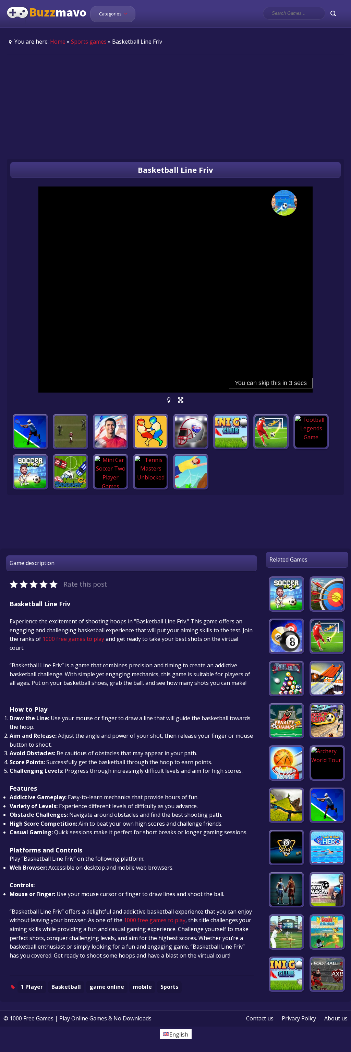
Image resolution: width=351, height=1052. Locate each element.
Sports (169, 987)
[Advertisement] (175, 107)
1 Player (32, 987)
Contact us (260, 1018)
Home (57, 41)
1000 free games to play (73, 639)
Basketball (66, 987)
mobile (142, 987)
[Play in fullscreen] (180, 400)
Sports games (89, 41)
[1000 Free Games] (47, 23)
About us (336, 1018)
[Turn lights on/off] (169, 400)
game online (106, 987)
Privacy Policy (299, 1018)
